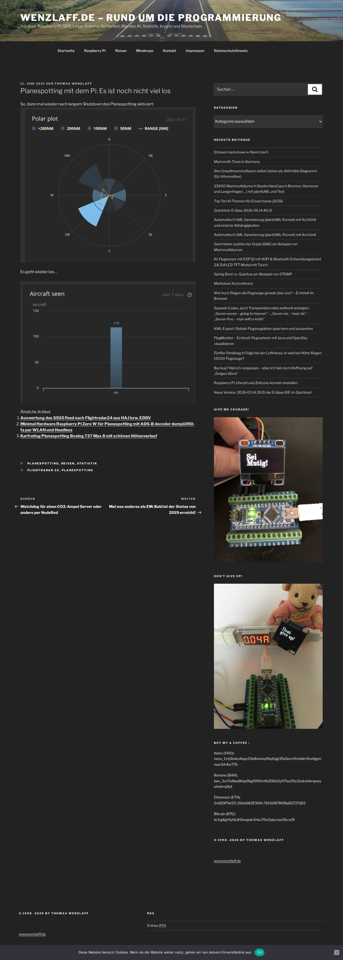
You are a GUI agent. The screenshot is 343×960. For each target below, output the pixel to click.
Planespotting (43, 463)
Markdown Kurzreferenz (233, 283)
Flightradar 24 (43, 470)
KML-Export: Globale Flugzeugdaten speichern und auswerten (263, 328)
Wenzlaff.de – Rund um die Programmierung (150, 17)
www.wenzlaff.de (227, 861)
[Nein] (336, 952)
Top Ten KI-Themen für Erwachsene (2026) (248, 201)
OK (259, 952)
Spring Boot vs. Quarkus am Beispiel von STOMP (253, 274)
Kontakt (169, 50)
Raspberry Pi (95, 50)
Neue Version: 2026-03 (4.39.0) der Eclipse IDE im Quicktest (263, 392)
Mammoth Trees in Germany (237, 161)
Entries (156, 925)
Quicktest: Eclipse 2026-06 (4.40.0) (243, 210)
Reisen (121, 50)
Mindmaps (144, 50)
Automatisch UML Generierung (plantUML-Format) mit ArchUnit (265, 234)
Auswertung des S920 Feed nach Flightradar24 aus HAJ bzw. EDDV (85, 417)
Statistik (87, 463)
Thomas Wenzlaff (73, 83)
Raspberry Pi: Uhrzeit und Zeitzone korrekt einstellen (256, 383)
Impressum (195, 50)
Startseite (66, 50)
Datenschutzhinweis (231, 50)
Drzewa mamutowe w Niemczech (241, 152)
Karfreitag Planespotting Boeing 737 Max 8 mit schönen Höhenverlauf (88, 436)
